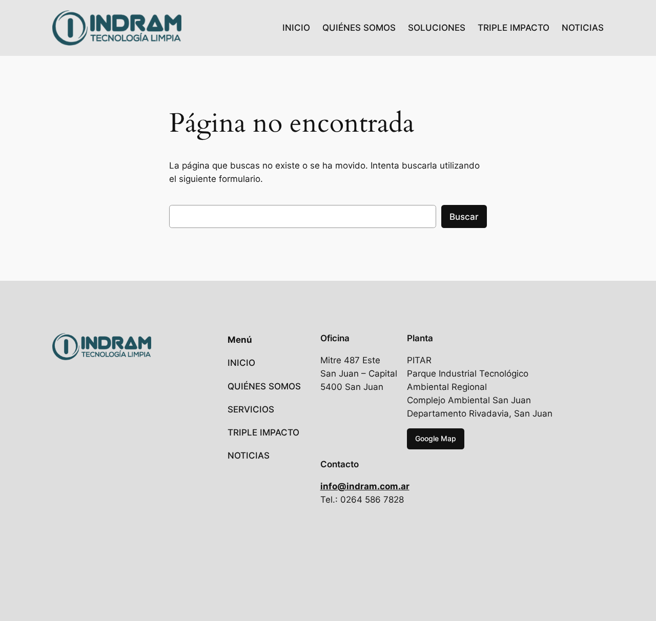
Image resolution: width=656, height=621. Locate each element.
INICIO (296, 28)
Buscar (464, 217)
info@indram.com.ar (364, 486)
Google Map (435, 438)
